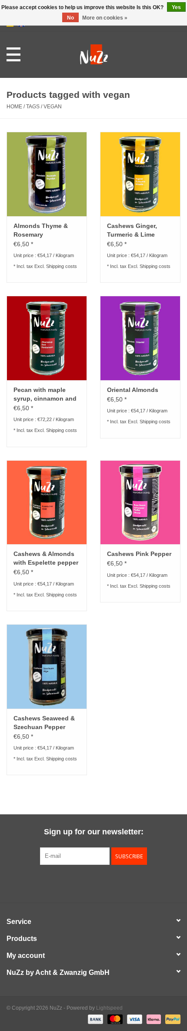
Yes (176, 7)
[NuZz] (107, 53)
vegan (52, 107)
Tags (33, 107)
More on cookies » (104, 18)
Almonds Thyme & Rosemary (40, 230)
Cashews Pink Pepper (139, 553)
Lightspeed (109, 1008)
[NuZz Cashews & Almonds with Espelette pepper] (47, 502)
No (70, 18)
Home (14, 107)
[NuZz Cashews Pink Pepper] (140, 502)
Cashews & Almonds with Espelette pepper (45, 558)
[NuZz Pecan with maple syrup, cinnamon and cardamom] (47, 338)
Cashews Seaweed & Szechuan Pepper (44, 722)
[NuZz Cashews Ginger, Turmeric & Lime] (140, 174)
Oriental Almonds (132, 389)
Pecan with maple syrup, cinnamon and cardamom (45, 394)
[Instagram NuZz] (93, 883)
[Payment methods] (94, 1019)
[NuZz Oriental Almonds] (140, 338)
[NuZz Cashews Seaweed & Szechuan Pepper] (47, 666)
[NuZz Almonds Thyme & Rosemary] (47, 174)
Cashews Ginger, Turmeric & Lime (132, 230)
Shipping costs (61, 266)
